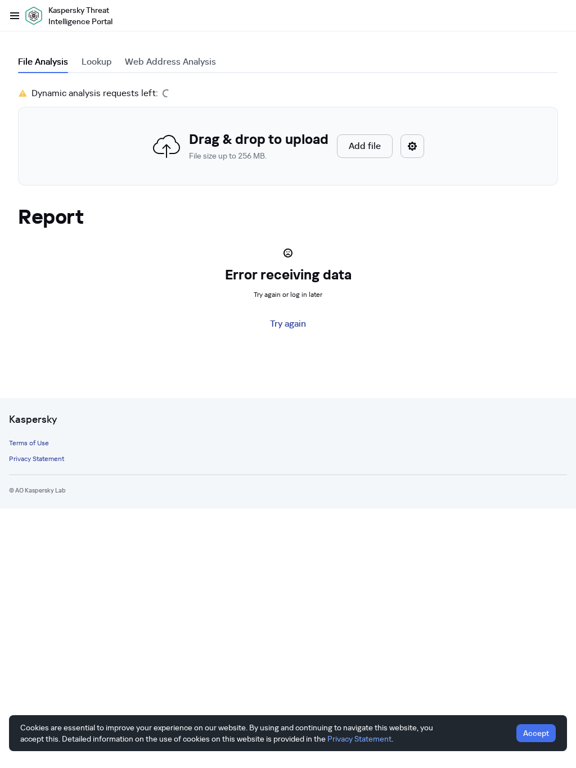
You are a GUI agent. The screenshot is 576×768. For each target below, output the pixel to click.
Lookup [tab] (96, 61)
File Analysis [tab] (43, 61)
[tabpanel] (288, 136)
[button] (288, 146)
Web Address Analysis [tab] (170, 61)
